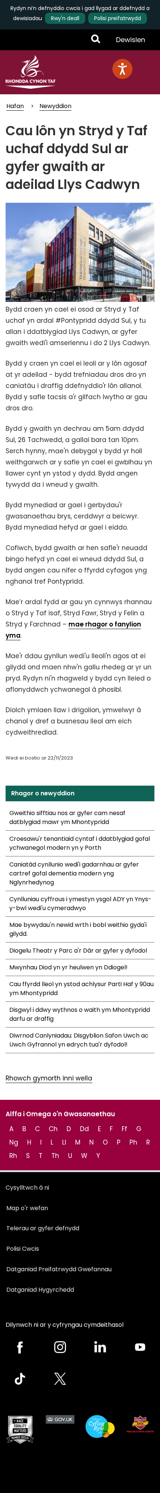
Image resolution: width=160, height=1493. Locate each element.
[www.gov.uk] (20, 1430)
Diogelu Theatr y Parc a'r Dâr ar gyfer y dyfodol (78, 950)
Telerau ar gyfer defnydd (42, 1228)
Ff (124, 1128)
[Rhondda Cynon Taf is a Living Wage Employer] (100, 1426)
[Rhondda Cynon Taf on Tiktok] (20, 1379)
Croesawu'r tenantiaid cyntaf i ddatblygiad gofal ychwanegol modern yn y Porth (79, 843)
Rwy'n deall (65, 18)
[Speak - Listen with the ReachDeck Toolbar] (122, 69)
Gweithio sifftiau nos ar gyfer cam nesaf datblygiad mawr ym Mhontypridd (67, 817)
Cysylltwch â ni (27, 1187)
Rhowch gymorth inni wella (49, 1078)
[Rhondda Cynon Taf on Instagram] (60, 1347)
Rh (13, 1155)
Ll (64, 1142)
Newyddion (55, 106)
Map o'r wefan (27, 1208)
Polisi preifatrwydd (117, 18)
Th (55, 1155)
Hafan (15, 106)
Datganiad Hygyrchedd (40, 1289)
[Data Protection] (140, 1424)
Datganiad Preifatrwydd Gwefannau (59, 1269)
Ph (133, 1142)
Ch (53, 1128)
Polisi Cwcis (22, 1248)
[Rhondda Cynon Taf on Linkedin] (100, 1347)
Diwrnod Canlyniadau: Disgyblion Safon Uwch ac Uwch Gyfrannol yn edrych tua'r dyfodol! (78, 1040)
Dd (84, 1128)
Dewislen (130, 42)
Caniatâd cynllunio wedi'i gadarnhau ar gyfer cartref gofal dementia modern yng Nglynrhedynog (74, 873)
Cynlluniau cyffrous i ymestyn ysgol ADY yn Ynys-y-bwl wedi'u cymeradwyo (80, 903)
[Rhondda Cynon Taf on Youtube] (140, 1347)
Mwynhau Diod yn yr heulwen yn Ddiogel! (68, 967)
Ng (13, 1142)
